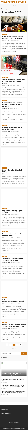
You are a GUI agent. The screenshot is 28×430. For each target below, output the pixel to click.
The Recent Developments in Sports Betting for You (12, 259)
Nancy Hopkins (7, 131)
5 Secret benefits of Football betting (12, 171)
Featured (5, 77)
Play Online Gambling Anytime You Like (12, 211)
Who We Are (16, 422)
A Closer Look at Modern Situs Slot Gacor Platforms (12, 380)
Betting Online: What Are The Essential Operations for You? (12, 37)
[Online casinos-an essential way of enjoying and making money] (14, 288)
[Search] (26, 2)
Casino (4, 34)
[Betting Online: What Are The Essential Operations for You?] (14, 24)
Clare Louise (6, 40)
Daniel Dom (6, 85)
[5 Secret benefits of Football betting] (14, 157)
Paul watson (6, 108)
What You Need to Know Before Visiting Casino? (13, 234)
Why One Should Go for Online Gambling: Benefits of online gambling (12, 104)
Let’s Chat (11, 422)
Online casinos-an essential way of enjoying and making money (13, 300)
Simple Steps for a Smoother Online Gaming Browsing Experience (12, 374)
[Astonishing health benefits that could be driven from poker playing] (14, 65)
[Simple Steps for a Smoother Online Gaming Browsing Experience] (14, 369)
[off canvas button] (2, 2)
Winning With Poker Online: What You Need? (12, 128)
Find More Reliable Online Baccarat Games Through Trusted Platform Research (13, 392)
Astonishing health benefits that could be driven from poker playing (13, 81)
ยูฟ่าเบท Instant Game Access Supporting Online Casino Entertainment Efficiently (12, 386)
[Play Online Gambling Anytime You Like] (14, 197)
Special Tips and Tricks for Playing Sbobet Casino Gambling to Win (14, 325)
